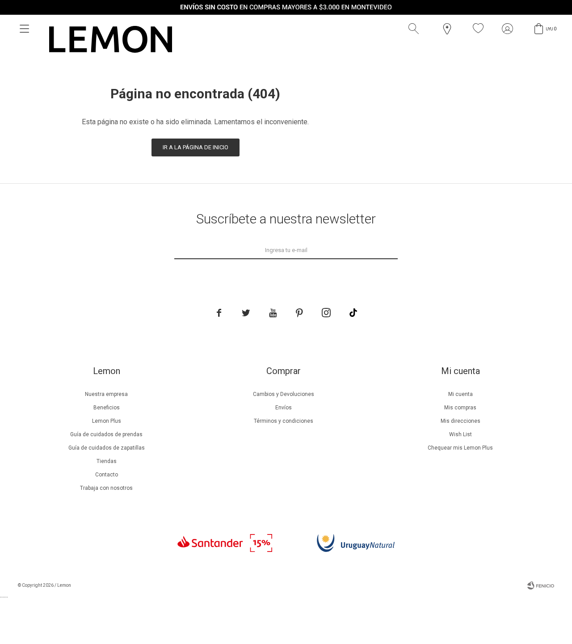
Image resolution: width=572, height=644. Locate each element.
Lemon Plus (106, 421)
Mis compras (460, 407)
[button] (415, 28)
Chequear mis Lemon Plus (460, 448)
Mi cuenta (460, 394)
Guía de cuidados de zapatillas (106, 448)
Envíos (283, 407)
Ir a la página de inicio (195, 147)
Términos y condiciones (283, 421)
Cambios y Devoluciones (283, 394)
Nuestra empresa (106, 394)
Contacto (106, 474)
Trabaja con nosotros (106, 488)
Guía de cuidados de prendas (106, 434)
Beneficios (106, 407)
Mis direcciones (460, 421)
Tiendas (107, 461)
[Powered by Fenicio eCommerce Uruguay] (540, 585)
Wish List (460, 434)
